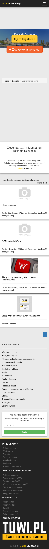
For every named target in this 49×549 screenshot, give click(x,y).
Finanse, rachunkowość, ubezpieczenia (18, 359)
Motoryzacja (7, 375)
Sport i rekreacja (9, 392)
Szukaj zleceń (26, 39)
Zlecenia (6, 454)
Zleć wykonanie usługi (25, 49)
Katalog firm (8, 463)
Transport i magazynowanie (13, 399)
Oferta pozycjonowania (12, 487)
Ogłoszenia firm (9, 448)
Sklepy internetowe (11, 493)
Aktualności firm (9, 460)
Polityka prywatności (11, 514)
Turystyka (6, 402)
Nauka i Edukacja (9, 379)
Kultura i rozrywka (9, 365)
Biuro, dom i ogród (9, 355)
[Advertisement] (24, 112)
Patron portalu (8, 501)
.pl (11, 3)
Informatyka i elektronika (12, 362)
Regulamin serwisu (10, 511)
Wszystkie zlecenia (10, 352)
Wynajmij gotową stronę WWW (15, 484)
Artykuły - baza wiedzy (12, 466)
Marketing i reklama (10, 369)
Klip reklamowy (9, 205)
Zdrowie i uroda (8, 405)
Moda (4, 372)
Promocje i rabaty (10, 457)
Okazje (5, 382)
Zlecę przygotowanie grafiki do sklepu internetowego (19, 278)
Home (6, 80)
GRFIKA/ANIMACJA (11, 241)
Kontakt (6, 508)
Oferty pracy (8, 451)
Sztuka (5, 395)
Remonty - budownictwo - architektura (17, 389)
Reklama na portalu (11, 475)
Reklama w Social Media (13, 490)
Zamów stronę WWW (11, 481)
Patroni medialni (9, 504)
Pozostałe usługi (9, 385)
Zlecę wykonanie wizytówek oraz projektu (21, 315)
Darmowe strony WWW (12, 478)
